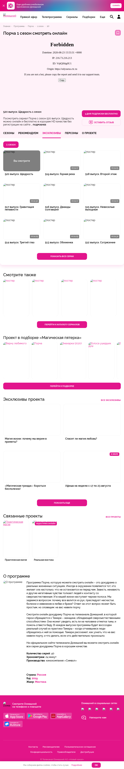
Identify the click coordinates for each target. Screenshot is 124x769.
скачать (116, 5)
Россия (41, 674)
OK (96, 765)
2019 (35, 678)
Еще (102, 17)
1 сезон (36, 111)
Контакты (33, 747)
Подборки (88, 17)
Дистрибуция (87, 752)
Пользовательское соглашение (80, 747)
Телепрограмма (52, 17)
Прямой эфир (28, 17)
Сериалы (72, 17)
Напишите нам (97, 717)
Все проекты (113, 517)
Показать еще (62, 503)
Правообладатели (66, 752)
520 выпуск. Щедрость (17, 111)
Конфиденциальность (41, 752)
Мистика (40, 681)
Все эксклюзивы (111, 400)
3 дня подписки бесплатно (101, 114)
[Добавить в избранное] (118, 33)
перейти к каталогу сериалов (62, 324)
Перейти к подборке (62, 386)
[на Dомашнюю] (9, 15)
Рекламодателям (51, 747)
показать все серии (62, 256)
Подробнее (76, 765)
